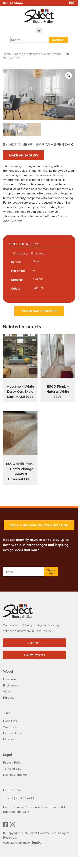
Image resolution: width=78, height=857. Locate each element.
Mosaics (8, 739)
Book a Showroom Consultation (39, 525)
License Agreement (16, 774)
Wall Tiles (9, 727)
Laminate (9, 679)
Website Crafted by (17, 842)
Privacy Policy (12, 762)
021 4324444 (13, 3)
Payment (34, 643)
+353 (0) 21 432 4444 (18, 798)
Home (7, 54)
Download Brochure (39, 311)
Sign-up (51, 571)
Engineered (33, 54)
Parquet (8, 697)
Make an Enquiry (23, 155)
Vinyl (6, 691)
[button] (68, 75)
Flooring (18, 54)
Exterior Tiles (12, 733)
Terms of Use (12, 768)
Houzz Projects (34, 655)
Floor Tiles (10, 721)
